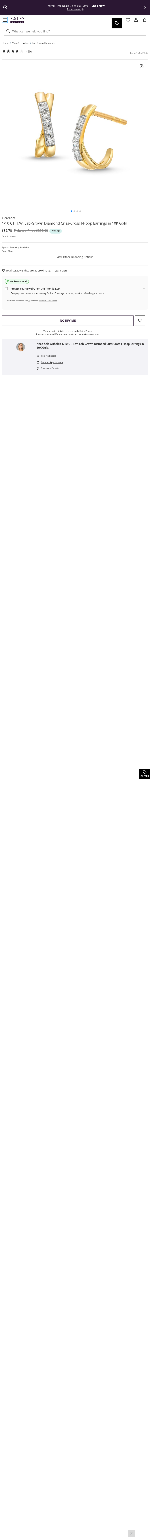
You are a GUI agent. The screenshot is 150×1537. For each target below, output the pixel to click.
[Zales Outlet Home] (17, 20)
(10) (29, 51)
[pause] (5, 7)
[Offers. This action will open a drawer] (116, 23)
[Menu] (5, 20)
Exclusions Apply (9, 236)
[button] (145, 7)
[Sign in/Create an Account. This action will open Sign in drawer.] (136, 20)
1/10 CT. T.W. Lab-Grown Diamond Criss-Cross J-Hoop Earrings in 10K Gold (64, 223)
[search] (8, 31)
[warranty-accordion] (143, 289)
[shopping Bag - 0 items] (146, 21)
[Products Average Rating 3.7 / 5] (13, 51)
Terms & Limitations (48, 300)
